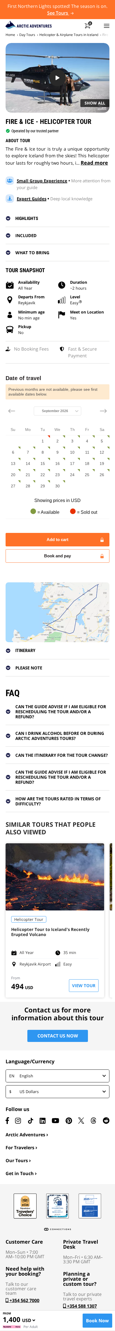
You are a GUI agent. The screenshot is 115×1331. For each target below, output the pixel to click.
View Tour (83, 985)
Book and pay (57, 555)
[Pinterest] (68, 1120)
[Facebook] (7, 1120)
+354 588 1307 (81, 1306)
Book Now (97, 1321)
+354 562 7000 (23, 1300)
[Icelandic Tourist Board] (89, 1206)
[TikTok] (30, 1120)
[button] (61, 218)
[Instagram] (18, 1120)
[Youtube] (55, 1120)
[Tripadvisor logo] (25, 1206)
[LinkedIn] (42, 1120)
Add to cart (57, 539)
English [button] (21, 1075)
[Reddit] (106, 1120)
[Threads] (93, 1120)
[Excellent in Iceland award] (57, 1206)
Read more (94, 162)
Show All (95, 103)
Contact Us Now (57, 1036)
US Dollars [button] (24, 1091)
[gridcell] (42, 441)
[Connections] (57, 1229)
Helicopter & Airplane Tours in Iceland (68, 34)
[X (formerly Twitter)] (81, 1120)
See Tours (58, 13)
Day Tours (27, 34)
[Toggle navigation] (106, 25)
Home (10, 34)
